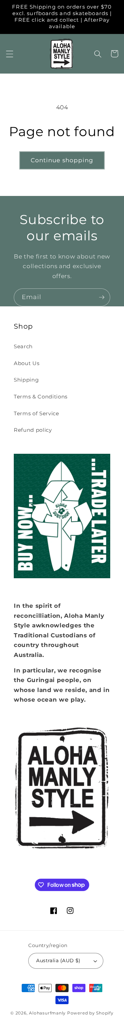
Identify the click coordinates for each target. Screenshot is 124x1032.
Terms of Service (36, 413)
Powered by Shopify (90, 1012)
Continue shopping (62, 160)
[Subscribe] (101, 297)
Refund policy (33, 430)
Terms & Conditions (41, 396)
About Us (26, 363)
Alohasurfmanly (47, 1012)
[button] (9, 53)
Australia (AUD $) (58, 960)
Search (23, 346)
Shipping (26, 379)
